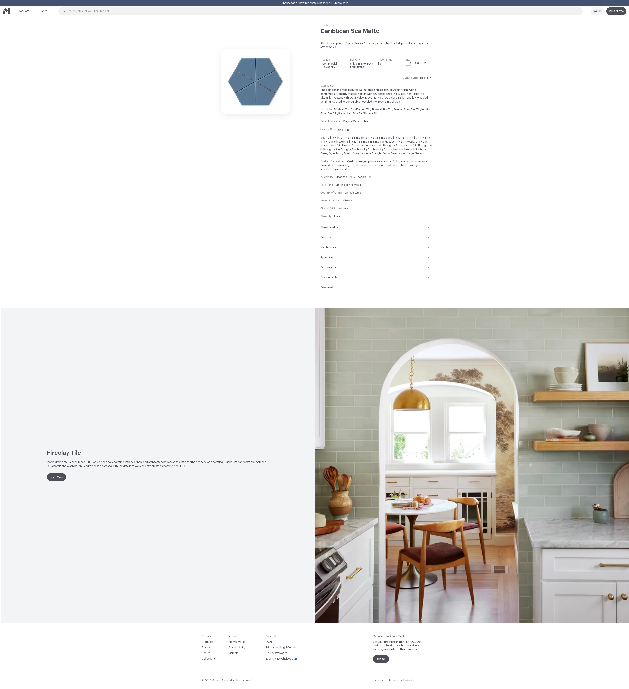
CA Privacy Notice (276, 653)
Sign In (597, 11)
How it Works (237, 642)
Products (23, 11)
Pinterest (394, 680)
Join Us (381, 659)
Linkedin (408, 680)
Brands (43, 11)
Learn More (56, 477)
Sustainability (237, 647)
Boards (206, 653)
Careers (233, 653)
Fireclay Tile (327, 25)
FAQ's (269, 642)
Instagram (379, 680)
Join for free (616, 11)
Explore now (340, 3)
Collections (209, 658)
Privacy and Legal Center (281, 647)
